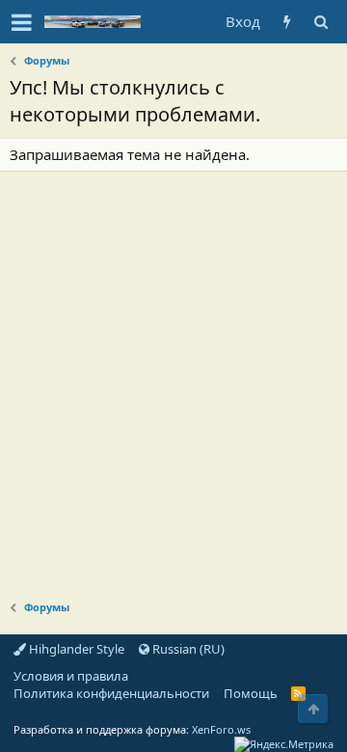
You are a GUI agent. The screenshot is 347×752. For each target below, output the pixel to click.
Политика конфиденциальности (111, 693)
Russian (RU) (187, 649)
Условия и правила (70, 676)
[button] (22, 22)
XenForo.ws (221, 729)
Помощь (251, 693)
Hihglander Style (75, 649)
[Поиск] (320, 22)
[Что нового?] (287, 22)
